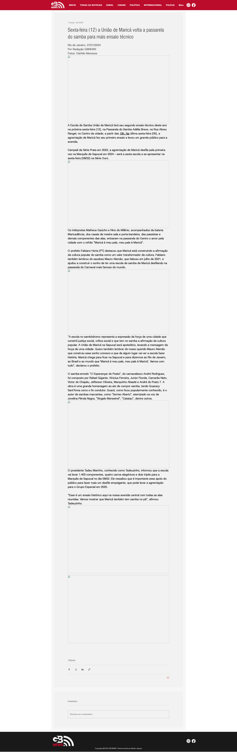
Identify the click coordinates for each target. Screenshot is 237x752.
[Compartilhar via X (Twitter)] (75, 669)
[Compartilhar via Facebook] (69, 669)
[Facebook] (194, 5)
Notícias (71, 660)
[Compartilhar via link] (89, 669)
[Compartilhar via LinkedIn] (82, 669)
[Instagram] (188, 5)
